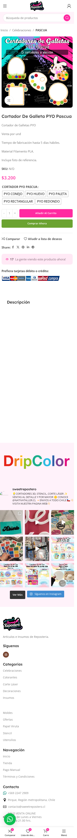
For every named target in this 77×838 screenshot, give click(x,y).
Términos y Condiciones (19, 776)
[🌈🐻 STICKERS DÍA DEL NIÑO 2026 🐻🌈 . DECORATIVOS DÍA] (37, 575)
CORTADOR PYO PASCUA (19, 187)
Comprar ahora (37, 223)
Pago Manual (11, 770)
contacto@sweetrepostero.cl (26, 806)
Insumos (8, 698)
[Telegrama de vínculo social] (33, 247)
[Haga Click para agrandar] (9, 100)
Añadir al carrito (45, 213)
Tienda (7, 763)
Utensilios (9, 740)
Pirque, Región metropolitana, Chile (31, 800)
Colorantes (10, 677)
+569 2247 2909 (18, 793)
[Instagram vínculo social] (6, 655)
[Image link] (13, 623)
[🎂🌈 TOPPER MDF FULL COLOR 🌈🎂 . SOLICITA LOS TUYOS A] (63, 522)
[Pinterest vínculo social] (23, 247)
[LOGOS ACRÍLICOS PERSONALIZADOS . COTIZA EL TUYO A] (37, 522)
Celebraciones (21, 30)
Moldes (8, 713)
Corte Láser (10, 684)
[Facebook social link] (13, 247)
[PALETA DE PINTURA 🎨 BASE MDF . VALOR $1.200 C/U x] (63, 575)
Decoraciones (12, 691)
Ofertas (8, 719)
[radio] (13, 194)
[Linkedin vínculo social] (28, 247)
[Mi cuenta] (69, 6)
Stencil (7, 733)
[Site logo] (37, 6)
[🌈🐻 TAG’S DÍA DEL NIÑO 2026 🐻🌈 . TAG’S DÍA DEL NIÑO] (63, 549)
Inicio (4, 30)
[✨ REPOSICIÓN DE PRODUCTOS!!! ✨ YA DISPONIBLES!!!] (37, 549)
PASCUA (41, 30)
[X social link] (18, 247)
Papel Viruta (11, 726)
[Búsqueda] (67, 17)
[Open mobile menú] (5, 6)
